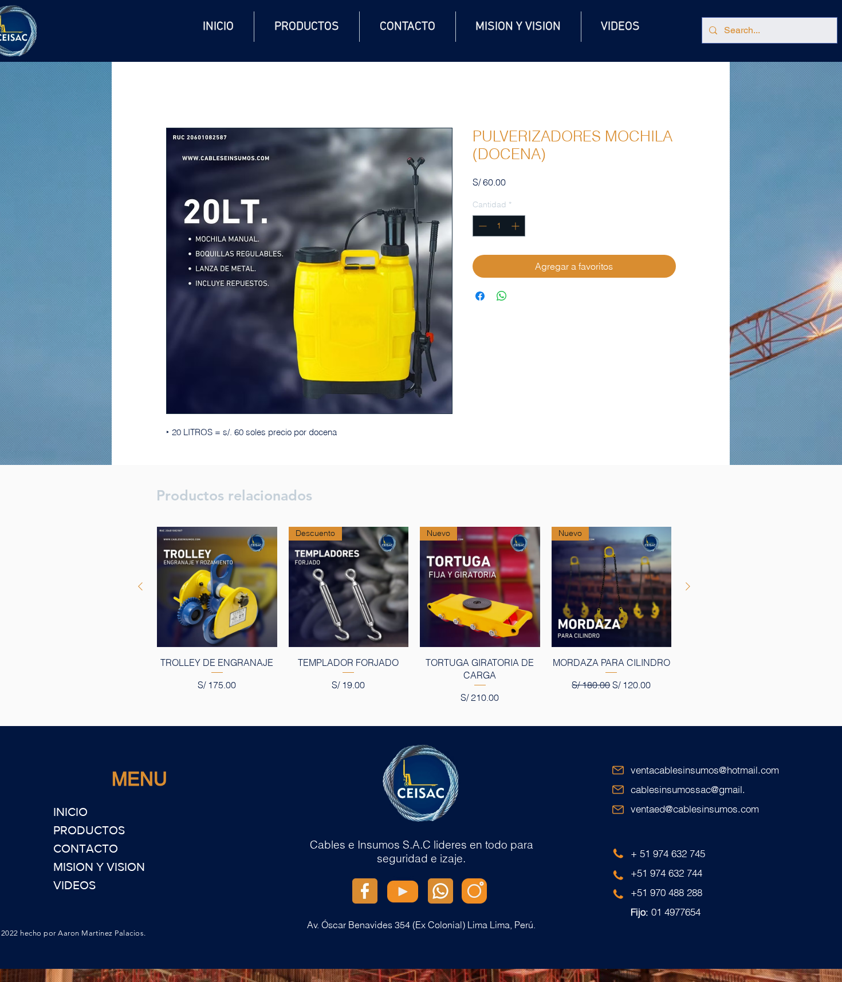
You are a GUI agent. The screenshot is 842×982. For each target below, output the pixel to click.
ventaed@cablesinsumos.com (695, 810)
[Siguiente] (688, 588)
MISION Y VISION (99, 868)
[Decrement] (481, 228)
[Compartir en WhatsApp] (502, 298)
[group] (414, 617)
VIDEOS (74, 886)
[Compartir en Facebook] (480, 298)
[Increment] (516, 228)
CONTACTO (85, 850)
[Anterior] (140, 588)
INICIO (70, 813)
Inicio (177, 88)
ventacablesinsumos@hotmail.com (705, 772)
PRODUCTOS (89, 831)
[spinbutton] (499, 228)
